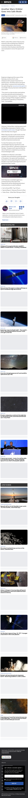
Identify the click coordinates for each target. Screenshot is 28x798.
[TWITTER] (21, 207)
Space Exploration (5, 5)
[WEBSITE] (20, 208)
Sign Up (14, 783)
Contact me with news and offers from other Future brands (14, 780)
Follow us (16, 37)
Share (5, 37)
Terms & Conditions (9, 789)
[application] (14, 114)
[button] (25, 2)
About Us (4, 762)
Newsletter (23, 37)
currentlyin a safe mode (8, 130)
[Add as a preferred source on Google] (6, 757)
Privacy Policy (15, 788)
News (3, 15)
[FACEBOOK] (20, 207)
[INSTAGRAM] (23, 207)
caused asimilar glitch (19, 86)
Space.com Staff (10, 15)
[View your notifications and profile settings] (23, 2)
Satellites (13, 5)
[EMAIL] (21, 208)
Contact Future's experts (7, 765)
